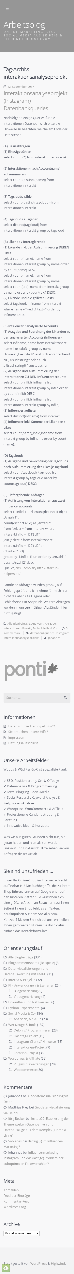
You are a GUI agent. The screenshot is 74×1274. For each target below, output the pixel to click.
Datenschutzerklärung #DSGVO (31, 726)
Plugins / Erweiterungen (31, 1064)
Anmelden (11, 1190)
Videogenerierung (27, 996)
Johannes (54, 638)
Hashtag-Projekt (26, 1036)
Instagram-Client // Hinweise (35, 1041)
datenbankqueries (42, 633)
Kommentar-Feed (17, 1201)
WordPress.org (15, 1207)
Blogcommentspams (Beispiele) (31, 963)
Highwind (58, 1263)
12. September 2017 (20, 86)
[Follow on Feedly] (6, 1268)
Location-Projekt (26, 1053)
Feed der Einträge (17, 1195)
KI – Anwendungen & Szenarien (31, 985)
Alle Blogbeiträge (18, 623)
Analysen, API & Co (43, 623)
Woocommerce (25, 1070)
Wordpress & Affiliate (24, 1058)
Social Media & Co (44, 628)
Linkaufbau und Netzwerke (28, 1002)
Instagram (62, 633)
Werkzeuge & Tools (22, 1025)
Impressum (16, 737)
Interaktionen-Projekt (17, 628)
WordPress (38, 1263)
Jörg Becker (16, 1118)
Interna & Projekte (22, 980)
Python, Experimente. (24, 1008)
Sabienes (15, 1141)
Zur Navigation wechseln (7, 9)
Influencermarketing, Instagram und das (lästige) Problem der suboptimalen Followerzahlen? (34, 1158)
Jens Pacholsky (25, 568)
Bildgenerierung (26, 991)
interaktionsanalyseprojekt (21, 638)
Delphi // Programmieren (32, 1030)
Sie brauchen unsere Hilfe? (28, 732)
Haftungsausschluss (23, 743)
